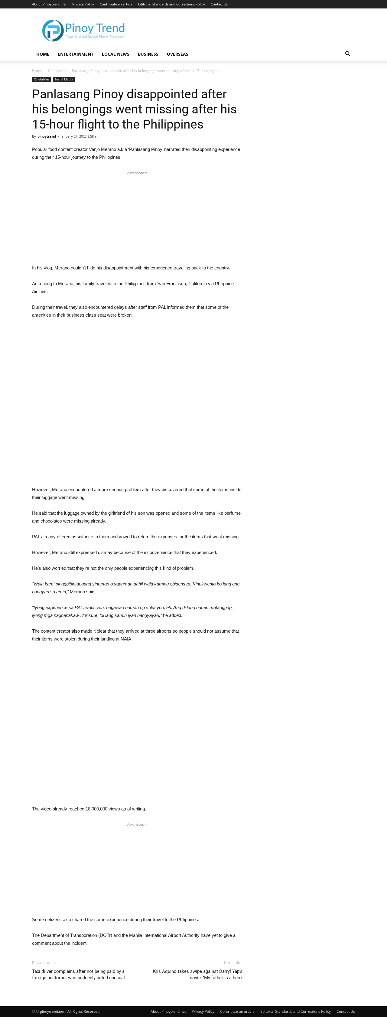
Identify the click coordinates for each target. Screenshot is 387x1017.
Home (42, 54)
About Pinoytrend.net (49, 4)
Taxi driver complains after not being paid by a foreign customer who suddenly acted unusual (78, 974)
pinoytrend (46, 136)
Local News (115, 54)
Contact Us (219, 4)
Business (148, 54)
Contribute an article (116, 4)
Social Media (64, 79)
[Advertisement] (137, 219)
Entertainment (75, 54)
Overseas (177, 54)
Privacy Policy (83, 4)
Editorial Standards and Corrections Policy (171, 4)
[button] (347, 54)
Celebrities (57, 70)
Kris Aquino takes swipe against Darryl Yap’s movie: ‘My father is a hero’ (197, 974)
